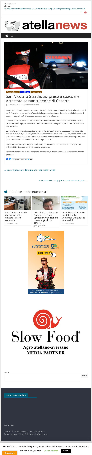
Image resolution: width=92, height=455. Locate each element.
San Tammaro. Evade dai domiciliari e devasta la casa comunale (16, 216)
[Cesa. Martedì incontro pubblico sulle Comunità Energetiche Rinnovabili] (74, 197)
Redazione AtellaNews (31, 105)
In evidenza (25, 92)
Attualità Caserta (12, 92)
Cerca (6, 372)
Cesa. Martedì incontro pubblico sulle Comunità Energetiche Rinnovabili (73, 216)
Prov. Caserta (36, 92)
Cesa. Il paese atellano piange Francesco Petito (29, 169)
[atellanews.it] (46, 19)
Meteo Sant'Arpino (9, 425)
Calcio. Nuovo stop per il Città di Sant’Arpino (63, 180)
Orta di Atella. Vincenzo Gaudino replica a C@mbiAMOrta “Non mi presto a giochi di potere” (46, 217)
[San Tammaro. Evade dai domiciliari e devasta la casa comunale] (17, 197)
